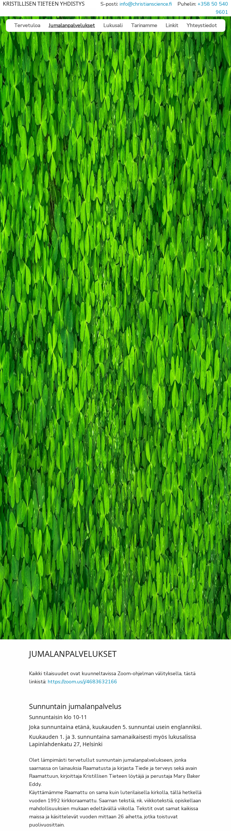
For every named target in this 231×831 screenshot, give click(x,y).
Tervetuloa (27, 25)
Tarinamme (144, 25)
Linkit (172, 25)
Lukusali (113, 25)
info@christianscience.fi (145, 4)
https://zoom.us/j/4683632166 (82, 681)
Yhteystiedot (202, 25)
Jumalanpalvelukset (72, 25)
